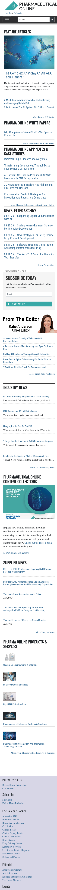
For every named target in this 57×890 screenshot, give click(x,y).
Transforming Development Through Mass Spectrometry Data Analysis (27, 167)
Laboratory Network (11, 846)
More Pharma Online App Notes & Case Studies (32, 204)
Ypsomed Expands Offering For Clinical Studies (24, 620)
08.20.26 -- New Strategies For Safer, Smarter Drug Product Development (29, 237)
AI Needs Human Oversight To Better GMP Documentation (22, 340)
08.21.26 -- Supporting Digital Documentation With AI (29, 217)
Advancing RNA (9, 816)
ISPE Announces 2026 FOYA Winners (20, 411)
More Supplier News (45, 632)
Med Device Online (11, 853)
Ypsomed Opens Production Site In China (22, 594)
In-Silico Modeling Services (15, 684)
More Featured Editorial (43, 117)
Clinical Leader (9, 829)
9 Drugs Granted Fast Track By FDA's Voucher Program (28, 441)
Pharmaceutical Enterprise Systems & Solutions (25, 724)
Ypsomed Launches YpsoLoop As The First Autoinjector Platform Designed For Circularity (24, 609)
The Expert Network (11, 879)
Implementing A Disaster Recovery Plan (25, 159)
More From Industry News (42, 467)
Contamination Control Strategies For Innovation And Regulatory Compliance (25, 196)
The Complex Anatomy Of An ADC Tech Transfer (28, 75)
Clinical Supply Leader (12, 833)
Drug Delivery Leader (12, 843)
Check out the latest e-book (38, 542)
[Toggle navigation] (7, 19)
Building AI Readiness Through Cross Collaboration (26, 354)
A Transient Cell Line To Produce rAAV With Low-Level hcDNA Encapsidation (27, 177)
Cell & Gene (8, 826)
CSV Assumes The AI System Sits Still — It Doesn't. (29, 107)
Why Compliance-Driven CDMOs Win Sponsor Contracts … (28, 134)
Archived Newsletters (12, 869)
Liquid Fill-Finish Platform (14, 704)
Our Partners (8, 788)
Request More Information (14, 784)
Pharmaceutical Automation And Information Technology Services (23, 745)
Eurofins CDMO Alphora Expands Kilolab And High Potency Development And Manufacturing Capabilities (28, 583)
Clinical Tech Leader (11, 836)
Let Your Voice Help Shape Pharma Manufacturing (26, 396)
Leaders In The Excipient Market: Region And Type (26, 456)
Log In (8, 13)
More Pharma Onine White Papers (38, 143)
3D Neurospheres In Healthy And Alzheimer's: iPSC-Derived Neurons (28, 186)
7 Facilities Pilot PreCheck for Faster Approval (24, 367)
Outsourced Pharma (11, 856)
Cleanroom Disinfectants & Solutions (20, 665)
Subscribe (18, 13)
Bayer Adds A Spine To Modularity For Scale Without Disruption (27, 361)
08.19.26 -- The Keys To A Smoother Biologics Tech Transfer (29, 256)
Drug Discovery (9, 839)
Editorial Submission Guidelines (17, 876)
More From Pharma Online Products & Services (33, 752)
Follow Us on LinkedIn (12, 803)
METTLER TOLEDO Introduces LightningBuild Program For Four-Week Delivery (27, 570)
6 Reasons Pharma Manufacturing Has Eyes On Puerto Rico (28, 347)
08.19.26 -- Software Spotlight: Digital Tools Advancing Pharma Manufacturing (28, 246)
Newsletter (7, 799)
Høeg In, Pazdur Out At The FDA (17, 426)
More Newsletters (46, 264)
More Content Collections (16, 552)
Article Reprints (9, 873)
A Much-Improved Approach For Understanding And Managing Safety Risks (27, 102)
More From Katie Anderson (42, 373)
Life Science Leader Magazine (16, 850)
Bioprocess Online (10, 819)
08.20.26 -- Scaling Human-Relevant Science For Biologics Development (28, 227)
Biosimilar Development (13, 822)
